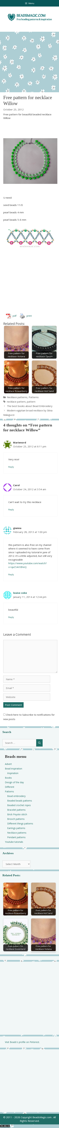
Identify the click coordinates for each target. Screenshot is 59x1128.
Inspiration (12, 773)
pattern (31, 401)
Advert (8, 764)
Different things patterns (20, 823)
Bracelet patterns (16, 809)
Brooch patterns (16, 818)
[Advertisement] (29, 61)
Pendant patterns (16, 837)
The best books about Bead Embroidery (29, 406)
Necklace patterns (17, 397)
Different (9, 786)
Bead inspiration (13, 768)
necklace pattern (16, 401)
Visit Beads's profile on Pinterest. (22, 1042)
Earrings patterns (16, 828)
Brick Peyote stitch (17, 814)
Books (8, 777)
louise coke (20, 592)
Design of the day (14, 782)
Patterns (34, 397)
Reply (11, 466)
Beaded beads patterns (19, 800)
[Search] (39, 743)
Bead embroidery (16, 796)
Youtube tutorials (14, 841)
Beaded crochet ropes (19, 805)
